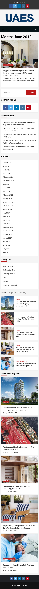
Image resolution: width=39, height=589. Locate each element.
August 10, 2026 (9, 413)
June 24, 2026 (9, 452)
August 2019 (7, 238)
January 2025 (7, 198)
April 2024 (6, 216)
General (5, 281)
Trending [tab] (22, 292)
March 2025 (7, 191)
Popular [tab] (12, 292)
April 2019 (6, 252)
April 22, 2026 (9, 531)
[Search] (35, 29)
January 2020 (7, 234)
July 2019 (6, 241)
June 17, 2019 (9, 76)
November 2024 (8, 202)
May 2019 (6, 249)
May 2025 (6, 184)
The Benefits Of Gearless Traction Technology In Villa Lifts (19, 135)
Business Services (9, 270)
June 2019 (6, 245)
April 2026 (6, 170)
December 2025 (8, 181)
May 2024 (6, 213)
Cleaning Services (9, 274)
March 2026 (7, 173)
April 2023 (6, 224)
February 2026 (8, 177)
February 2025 (8, 195)
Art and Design (7, 65)
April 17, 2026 (9, 570)
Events (5, 277)
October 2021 (8, 231)
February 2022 (8, 227)
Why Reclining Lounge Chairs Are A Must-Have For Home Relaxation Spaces (19, 141)
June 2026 (6, 166)
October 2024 (8, 206)
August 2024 (7, 209)
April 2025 (6, 188)
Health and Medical (10, 285)
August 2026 (7, 163)
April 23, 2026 (9, 491)
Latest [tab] (4, 292)
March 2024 (7, 220)
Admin (16, 76)
